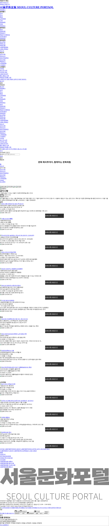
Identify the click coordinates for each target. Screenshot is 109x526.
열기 (8, 521)
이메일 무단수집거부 (6, 458)
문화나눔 (2, 43)
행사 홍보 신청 (4, 75)
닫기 (1, 150)
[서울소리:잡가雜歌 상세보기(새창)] (6, 218)
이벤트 (2, 68)
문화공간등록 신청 (5, 77)
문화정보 (2, 26)
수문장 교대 (3, 72)
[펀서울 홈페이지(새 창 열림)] (13, 149)
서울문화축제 (4, 47)
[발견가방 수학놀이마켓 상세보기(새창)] (7, 384)
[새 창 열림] (30, 507)
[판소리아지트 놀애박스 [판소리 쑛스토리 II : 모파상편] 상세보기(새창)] (17, 235)
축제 (1, 17)
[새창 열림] (3, 187)
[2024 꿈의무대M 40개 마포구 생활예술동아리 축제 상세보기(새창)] (16, 367)
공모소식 (2, 56)
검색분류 (2, 152)
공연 (1, 13)
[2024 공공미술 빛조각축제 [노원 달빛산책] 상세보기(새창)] (13, 334)
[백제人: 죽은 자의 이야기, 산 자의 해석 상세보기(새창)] (8, 252)
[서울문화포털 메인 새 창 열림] (54, 499)
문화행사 (2, 10)
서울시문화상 (4, 49)
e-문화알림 (3, 63)
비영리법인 (3, 36)
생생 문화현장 (4, 58)
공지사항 (2, 54)
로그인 (2, 81)
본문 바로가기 (4, 2)
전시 (1, 15)
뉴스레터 (2, 182)
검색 (1, 156)
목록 (1, 452)
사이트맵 (2, 459)
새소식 (2, 51)
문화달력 (2, 22)
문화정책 (2, 38)
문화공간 (2, 33)
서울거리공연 (4, 74)
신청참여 (2, 65)
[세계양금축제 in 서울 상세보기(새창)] (7, 350)
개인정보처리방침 (5, 456)
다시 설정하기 (4, 525)
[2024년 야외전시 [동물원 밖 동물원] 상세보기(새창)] (11, 269)
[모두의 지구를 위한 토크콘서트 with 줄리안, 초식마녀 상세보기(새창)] (16, 400)
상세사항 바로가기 (51, 215)
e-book (2, 180)
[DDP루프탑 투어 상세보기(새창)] (5, 432)
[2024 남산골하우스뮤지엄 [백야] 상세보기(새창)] (10, 285)
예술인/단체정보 (5, 35)
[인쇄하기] (3, 189)
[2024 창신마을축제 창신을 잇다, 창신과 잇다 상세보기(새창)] (14, 319)
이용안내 (2, 454)
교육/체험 (3, 19)
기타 (1, 20)
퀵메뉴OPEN (46, 512)
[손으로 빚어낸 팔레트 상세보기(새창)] (7, 300)
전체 (1, 24)
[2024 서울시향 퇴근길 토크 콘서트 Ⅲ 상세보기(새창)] (12, 203)
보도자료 (2, 59)
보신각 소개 (3, 70)
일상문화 (2, 42)
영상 (1, 29)
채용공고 (2, 61)
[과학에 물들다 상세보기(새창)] (5, 417)
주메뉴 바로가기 (5, 4)
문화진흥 (2, 45)
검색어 (2, 154)
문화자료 (2, 31)
